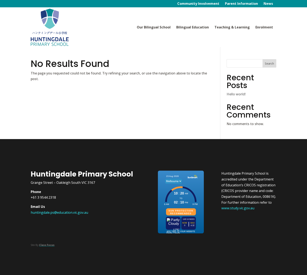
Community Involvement (198, 4)
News (268, 4)
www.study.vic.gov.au (237, 208)
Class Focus (47, 245)
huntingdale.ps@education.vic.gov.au (59, 212)
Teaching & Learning (232, 27)
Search (269, 63)
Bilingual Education (192, 27)
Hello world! (236, 94)
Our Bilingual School (154, 27)
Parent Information (241, 4)
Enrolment (264, 27)
